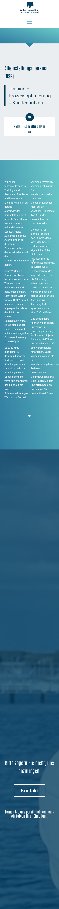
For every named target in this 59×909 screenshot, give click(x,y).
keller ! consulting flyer (29, 126)
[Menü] (29, 21)
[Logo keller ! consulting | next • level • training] (29, 7)
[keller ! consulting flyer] (29, 117)
